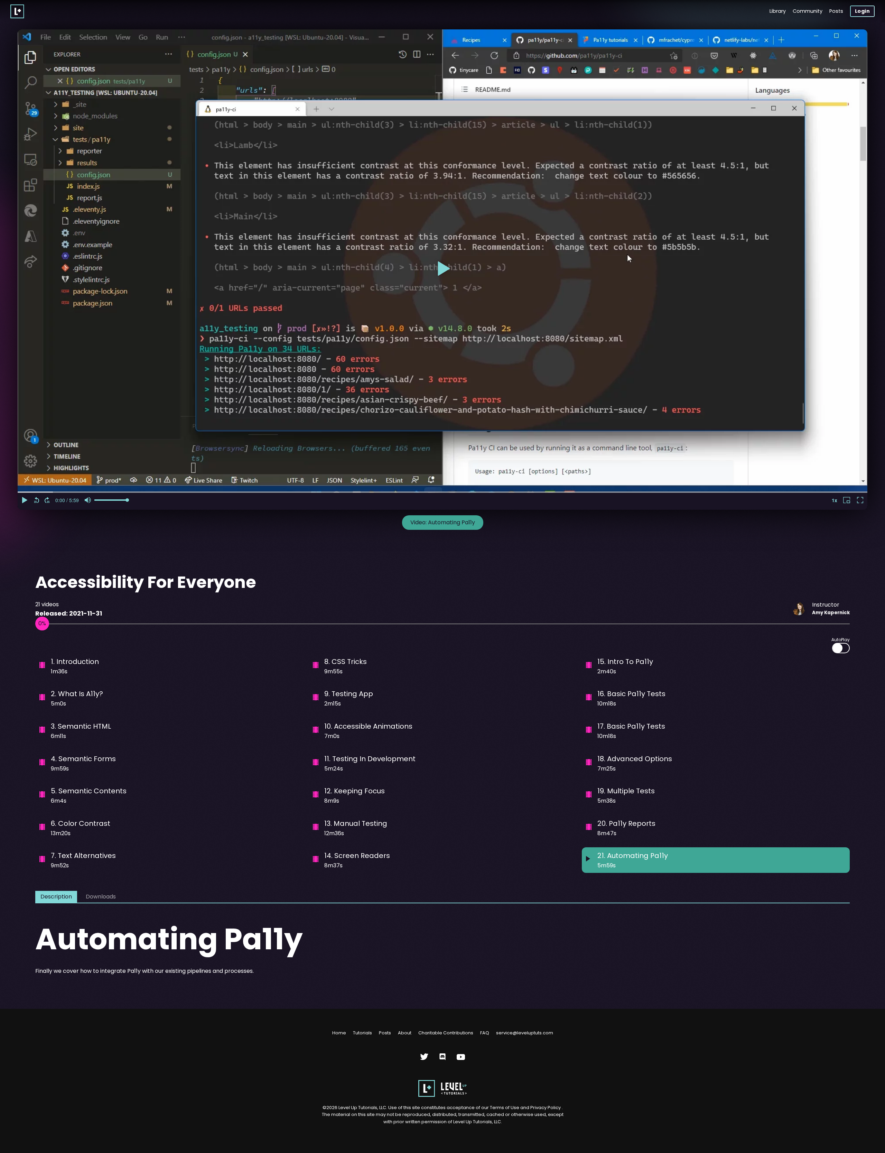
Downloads (101, 897)
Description (56, 897)
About (404, 1033)
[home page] (442, 1095)
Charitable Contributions (445, 1033)
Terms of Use (505, 1107)
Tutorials (362, 1033)
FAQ (484, 1033)
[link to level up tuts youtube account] (461, 1059)
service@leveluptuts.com (524, 1033)
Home (339, 1033)
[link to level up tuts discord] (442, 1059)
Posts (836, 11)
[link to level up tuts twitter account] (424, 1059)
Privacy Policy (545, 1107)
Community (807, 11)
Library (778, 11)
